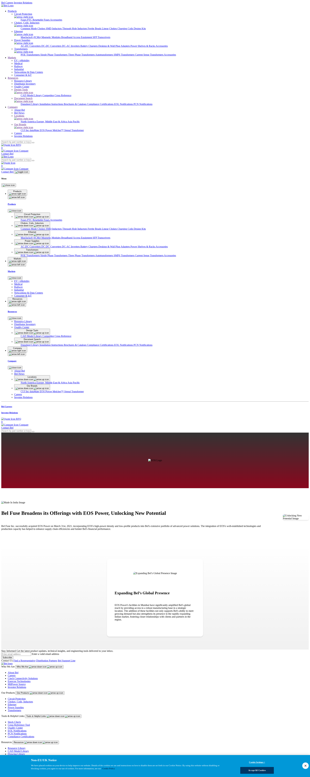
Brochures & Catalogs (75, 104)
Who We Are (23, 667)
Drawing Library (16, 754)
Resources (13, 78)
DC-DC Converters (51, 46)
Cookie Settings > (257, 762)
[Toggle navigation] (21, 172)
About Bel (13, 672)
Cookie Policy (108, 768)
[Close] (8, 185)
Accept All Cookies (257, 770)
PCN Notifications (143, 104)
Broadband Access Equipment (77, 37)
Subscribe (7, 657)
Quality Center (15, 727)
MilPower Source (17, 684)
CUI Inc (25, 130)
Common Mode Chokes (33, 28)
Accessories (56, 19)
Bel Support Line (66, 660)
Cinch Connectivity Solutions (23, 678)
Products (12, 11)
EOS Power (46, 130)
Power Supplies (16, 707)
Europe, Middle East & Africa (51, 121)
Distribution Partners (46, 660)
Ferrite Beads (95, 28)
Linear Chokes (110, 28)
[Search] (33, 142)
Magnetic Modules (51, 37)
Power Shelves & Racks (143, 46)
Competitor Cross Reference (56, 95)
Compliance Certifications (100, 104)
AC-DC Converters (31, 46)
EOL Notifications (124, 104)
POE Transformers (30, 54)
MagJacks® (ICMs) (31, 37)
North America (28, 121)
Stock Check (14, 722)
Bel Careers (7, 2)
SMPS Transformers (124, 54)
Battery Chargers (89, 46)
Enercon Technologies (19, 681)
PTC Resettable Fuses (38, 19)
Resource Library (17, 748)
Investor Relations (23, 2)
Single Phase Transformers (54, 54)
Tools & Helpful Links (36, 716)
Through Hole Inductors (75, 28)
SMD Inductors (54, 28)
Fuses (24, 19)
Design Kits (140, 28)
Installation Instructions (52, 104)
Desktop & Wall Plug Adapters (114, 46)
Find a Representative (24, 660)
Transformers (14, 710)
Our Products (23, 693)
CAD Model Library (31, 95)
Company (13, 107)
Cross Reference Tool (19, 725)
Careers (12, 675)
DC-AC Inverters (71, 46)
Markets (12, 57)
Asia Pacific (73, 121)
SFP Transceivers (101, 37)
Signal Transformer (74, 130)
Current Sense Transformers (149, 54)
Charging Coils (126, 28)
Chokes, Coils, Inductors (20, 701)
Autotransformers (104, 54)
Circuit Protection (17, 698)
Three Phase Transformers (81, 54)
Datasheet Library (30, 104)
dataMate (35, 130)
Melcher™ (58, 130)
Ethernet (12, 704)
